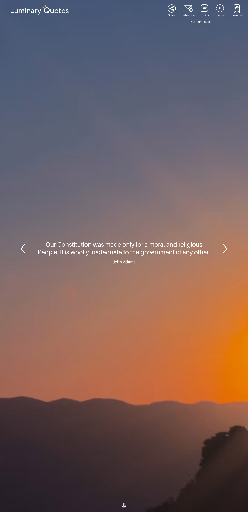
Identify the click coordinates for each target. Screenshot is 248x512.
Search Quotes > (201, 21)
